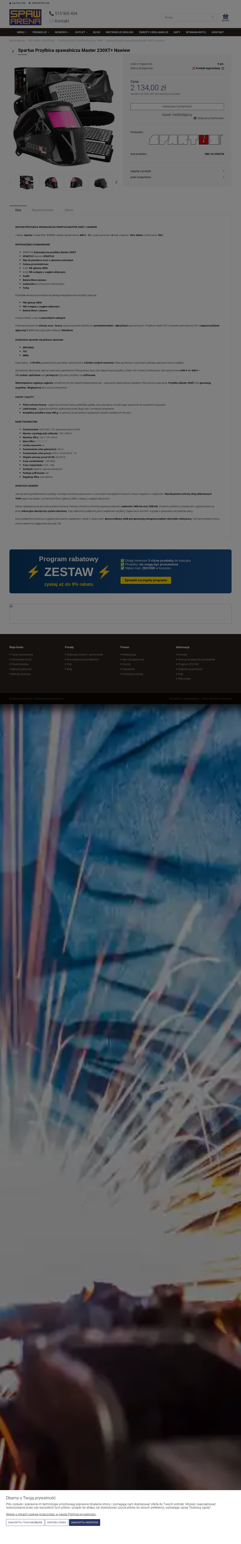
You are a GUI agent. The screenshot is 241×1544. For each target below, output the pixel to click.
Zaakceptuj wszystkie (84, 1522)
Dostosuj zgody (56, 1522)
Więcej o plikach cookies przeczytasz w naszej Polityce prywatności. (51, 1514)
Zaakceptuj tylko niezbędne (25, 1522)
